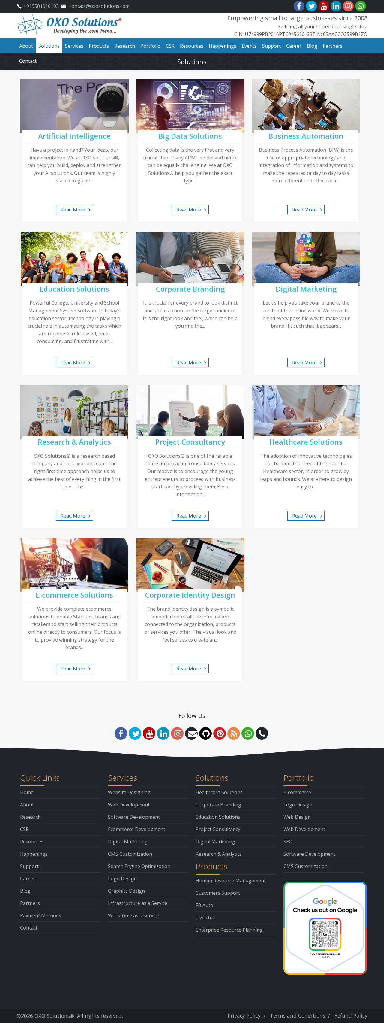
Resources (32, 841)
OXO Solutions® (54, 1015)
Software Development (134, 817)
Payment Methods (40, 915)
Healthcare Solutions (219, 792)
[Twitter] (311, 6)
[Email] (191, 733)
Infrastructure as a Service (137, 903)
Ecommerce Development (136, 829)
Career (27, 878)
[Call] (262, 733)
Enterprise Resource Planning (229, 930)
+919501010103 (41, 6)
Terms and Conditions (297, 1015)
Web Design (297, 817)
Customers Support (218, 893)
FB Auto (204, 905)
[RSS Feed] (233, 733)
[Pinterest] (219, 733)
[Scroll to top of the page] (375, 1018)
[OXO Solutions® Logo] (69, 25)
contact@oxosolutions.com (99, 6)
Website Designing (129, 792)
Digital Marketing (128, 841)
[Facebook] (299, 6)
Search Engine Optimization (139, 866)
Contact (29, 927)
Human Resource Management (231, 880)
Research (30, 817)
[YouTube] (323, 6)
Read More (73, 209)
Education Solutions (218, 817)
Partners (30, 903)
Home (27, 792)
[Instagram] (348, 6)
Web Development (129, 804)
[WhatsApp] (360, 6)
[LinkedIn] (336, 6)
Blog (25, 891)
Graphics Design (126, 891)
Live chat (205, 917)
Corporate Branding (218, 804)
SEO (288, 841)
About (27, 804)
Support (29, 866)
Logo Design (122, 878)
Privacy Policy (244, 1015)
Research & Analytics (219, 854)
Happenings (34, 854)
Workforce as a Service (133, 915)
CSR (24, 829)
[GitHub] (205, 733)
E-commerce (297, 792)
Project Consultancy (218, 829)
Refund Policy (351, 1015)
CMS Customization (130, 854)
